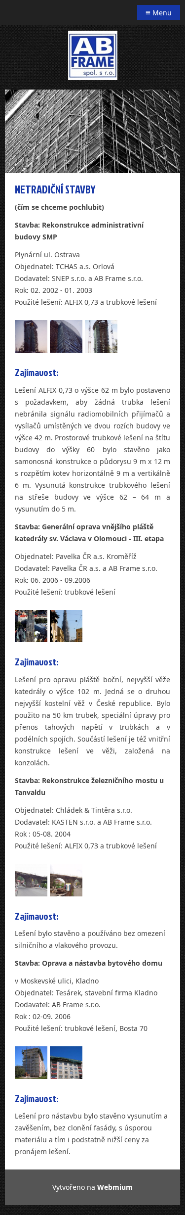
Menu (159, 12)
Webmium (115, 1187)
